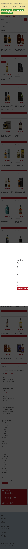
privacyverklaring (21, 7)
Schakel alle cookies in (6, 10)
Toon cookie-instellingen (18, 10)
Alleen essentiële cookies (7, 12)
